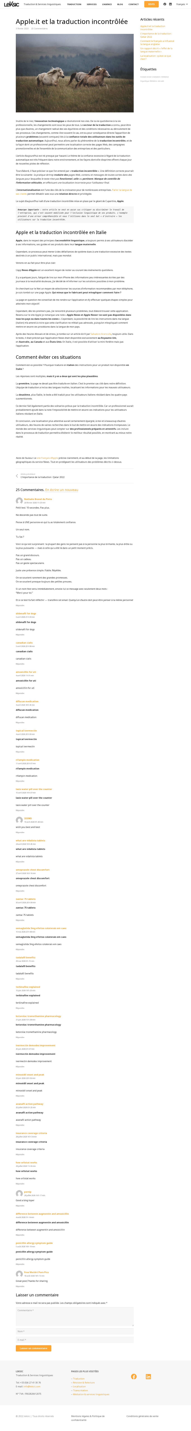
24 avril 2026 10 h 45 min (26, 844)
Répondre (20, 605)
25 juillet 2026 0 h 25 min (26, 1107)
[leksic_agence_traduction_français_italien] (11, 4)
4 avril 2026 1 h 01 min (25, 675)
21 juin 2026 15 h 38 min (25, 1019)
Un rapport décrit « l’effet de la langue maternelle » (156, 50)
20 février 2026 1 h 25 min (34, 502)
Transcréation (80, 1390)
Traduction (78, 1378)
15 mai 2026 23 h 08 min (25, 931)
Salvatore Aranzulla (101, 333)
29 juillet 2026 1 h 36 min (26, 1166)
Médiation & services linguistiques (91, 1394)
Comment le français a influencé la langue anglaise (157, 42)
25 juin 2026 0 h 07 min (25, 1049)
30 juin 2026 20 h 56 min (25, 1078)
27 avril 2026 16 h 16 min (26, 873)
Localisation (156, 77)
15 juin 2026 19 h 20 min (25, 990)
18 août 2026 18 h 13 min (34, 1276)
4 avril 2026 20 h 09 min (25, 734)
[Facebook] (165, 4)
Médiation (153, 81)
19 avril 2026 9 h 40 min (33, 822)
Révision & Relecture (84, 1382)
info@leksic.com (31, 1386)
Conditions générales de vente (142, 1416)
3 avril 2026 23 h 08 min (25, 646)
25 (39, 28)
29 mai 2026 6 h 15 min (25, 961)
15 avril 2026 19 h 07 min (26, 792)
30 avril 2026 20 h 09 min (26, 902)
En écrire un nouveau (61, 489)
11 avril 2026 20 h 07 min (26, 763)
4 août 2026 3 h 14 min (25, 1217)
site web (161, 81)
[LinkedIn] (170, 4)
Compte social (145, 77)
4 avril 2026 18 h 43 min (25, 705)
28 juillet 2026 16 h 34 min (26, 1136)
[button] (98, 4)
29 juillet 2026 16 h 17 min (34, 1195)
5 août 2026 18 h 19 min (25, 1246)
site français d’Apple (47, 458)
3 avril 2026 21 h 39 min (25, 617)
